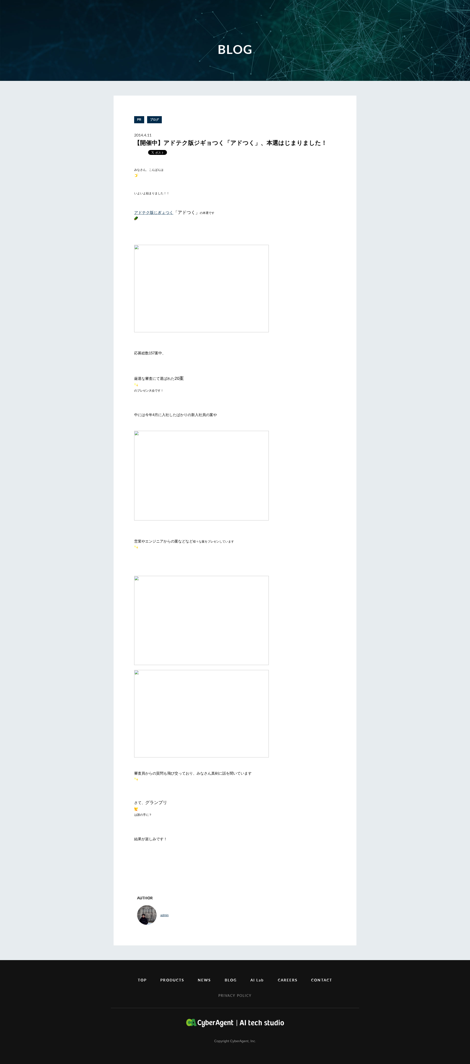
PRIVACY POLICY (235, 995)
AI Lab (257, 979)
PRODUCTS (172, 979)
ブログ (154, 119)
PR (139, 119)
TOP (142, 979)
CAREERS (288, 979)
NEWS (204, 979)
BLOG (231, 979)
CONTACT (321, 979)
